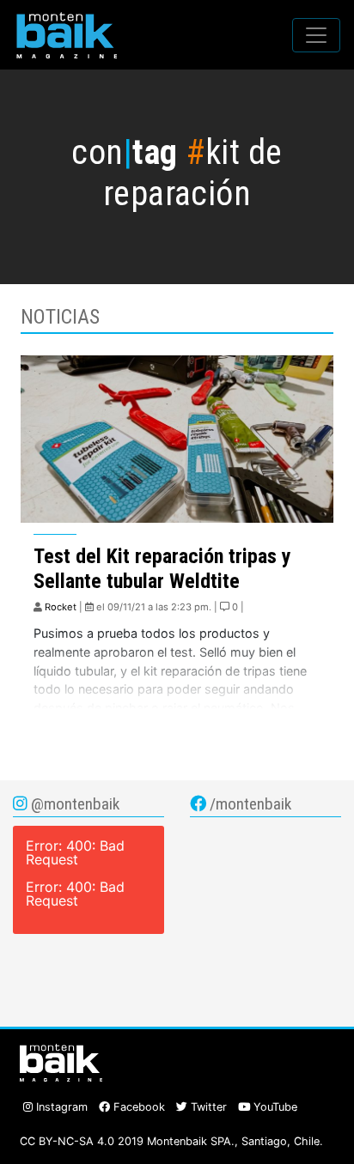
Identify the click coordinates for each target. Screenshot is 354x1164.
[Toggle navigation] (316, 35)
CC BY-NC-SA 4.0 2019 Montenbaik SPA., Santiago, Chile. (171, 1141)
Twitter (207, 1106)
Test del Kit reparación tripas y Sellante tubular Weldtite (162, 568)
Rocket (60, 607)
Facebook (137, 1106)
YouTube (273, 1106)
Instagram (60, 1106)
